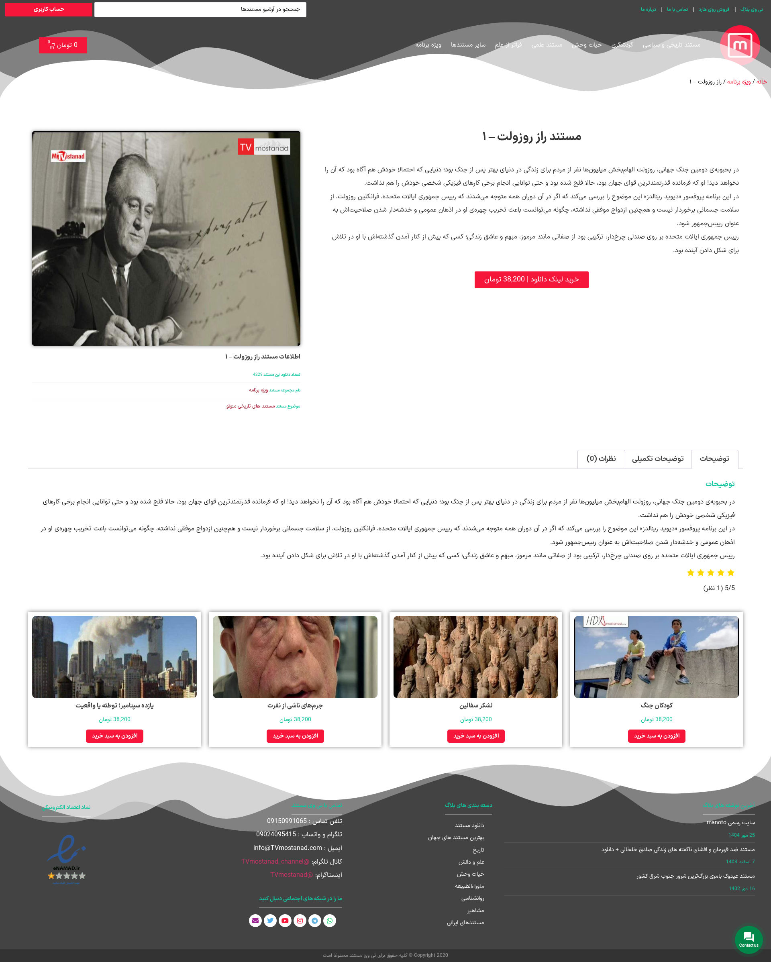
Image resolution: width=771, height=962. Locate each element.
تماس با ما (677, 9)
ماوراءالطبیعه (469, 886)
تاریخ (478, 850)
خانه (762, 81)
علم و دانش (471, 862)
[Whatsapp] (329, 920)
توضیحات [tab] (714, 459)
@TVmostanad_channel (275, 862)
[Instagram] (300, 920)
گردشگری (622, 45)
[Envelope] (255, 920)
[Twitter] (270, 920)
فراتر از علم (508, 45)
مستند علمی (547, 45)
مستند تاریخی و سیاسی (671, 45)
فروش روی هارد (714, 9)
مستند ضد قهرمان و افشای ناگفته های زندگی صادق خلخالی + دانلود (678, 850)
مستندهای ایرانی (465, 923)
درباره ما (648, 9)
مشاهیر (475, 911)
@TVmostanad (291, 875)
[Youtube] (285, 920)
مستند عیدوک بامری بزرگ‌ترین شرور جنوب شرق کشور (695, 876)
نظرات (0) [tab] (601, 459)
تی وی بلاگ (751, 9)
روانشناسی (472, 898)
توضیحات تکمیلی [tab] (658, 459)
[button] (532, 279)
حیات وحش (587, 45)
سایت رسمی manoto (731, 823)
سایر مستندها (468, 45)
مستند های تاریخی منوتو (250, 406)
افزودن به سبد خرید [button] (656, 736)
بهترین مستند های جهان (456, 838)
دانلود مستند (469, 825)
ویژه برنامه (428, 45)
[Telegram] (314, 920)
